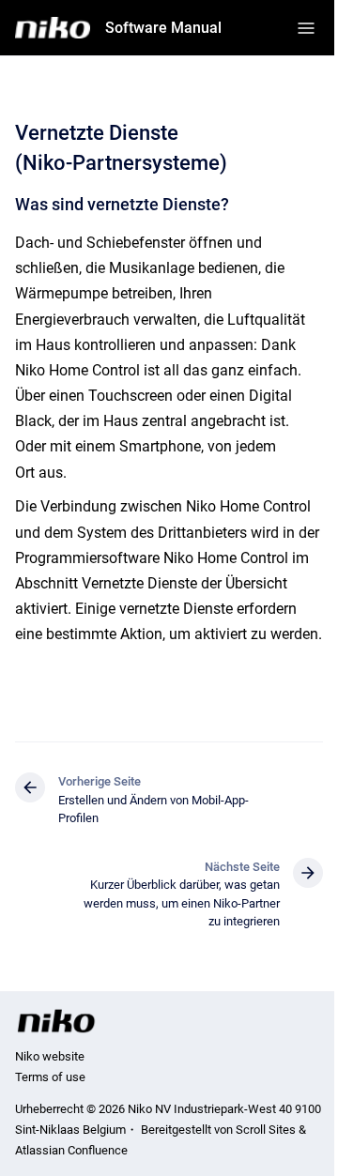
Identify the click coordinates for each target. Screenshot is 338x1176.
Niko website (49, 1056)
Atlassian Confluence (71, 1150)
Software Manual (163, 28)
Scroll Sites (266, 1130)
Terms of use (50, 1077)
